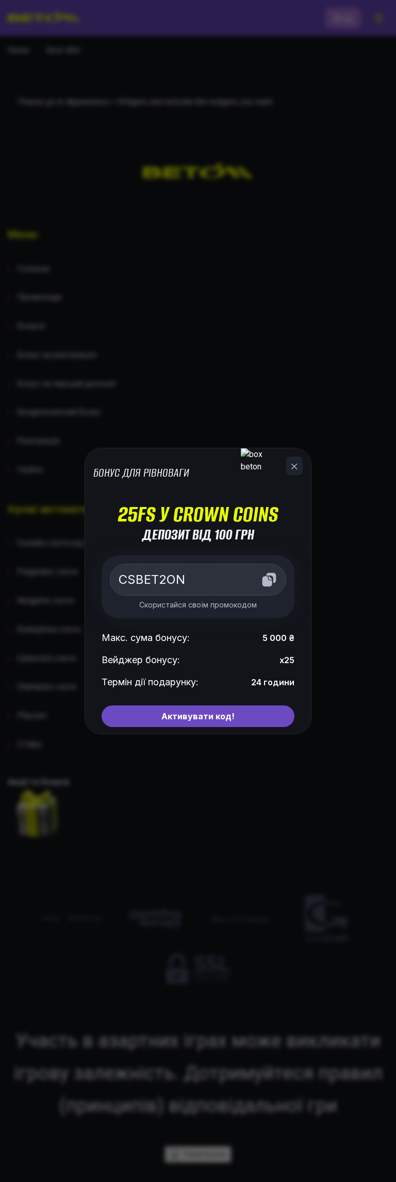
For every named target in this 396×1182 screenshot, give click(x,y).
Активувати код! (198, 716)
